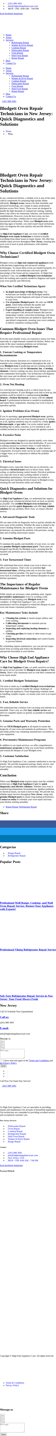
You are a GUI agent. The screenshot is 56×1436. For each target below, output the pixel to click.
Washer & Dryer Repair (22, 45)
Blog (8, 60)
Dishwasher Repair (20, 50)
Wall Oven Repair (19, 55)
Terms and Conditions (39, 1060)
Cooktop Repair (18, 48)
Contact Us (11, 63)
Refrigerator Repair (20, 42)
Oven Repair (17, 53)
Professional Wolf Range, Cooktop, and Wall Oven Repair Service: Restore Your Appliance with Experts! (26, 906)
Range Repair (17, 58)
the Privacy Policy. (8, 1063)
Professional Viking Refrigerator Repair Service (28, 949)
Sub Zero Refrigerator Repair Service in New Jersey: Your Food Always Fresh (26, 997)
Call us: (4, 1017)
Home (8, 35)
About (8, 37)
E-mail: (4, 1028)
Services (9, 40)
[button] (28, 824)
